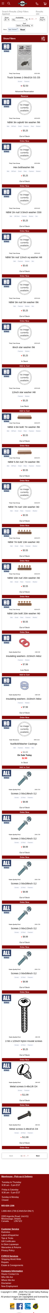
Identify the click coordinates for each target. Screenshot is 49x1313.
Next (38, 1156)
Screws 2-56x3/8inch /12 (24, 883)
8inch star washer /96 (24, 347)
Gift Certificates (8, 1241)
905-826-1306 (7, 1206)
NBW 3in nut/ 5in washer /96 (24, 302)
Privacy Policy (8, 1250)
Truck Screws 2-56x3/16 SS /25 (23, 77)
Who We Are (7, 1277)
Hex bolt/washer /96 (23, 167)
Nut (37, 216)
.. (34, 19)
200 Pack (16, 216)
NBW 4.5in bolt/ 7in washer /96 (24, 427)
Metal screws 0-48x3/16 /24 (23, 1129)
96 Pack (13, 126)
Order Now (24, 141)
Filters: (5, 29)
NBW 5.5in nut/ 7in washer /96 (24, 462)
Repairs (5, 1262)
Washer (38, 126)
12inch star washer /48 (24, 392)
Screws (20, 81)
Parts (32, 126)
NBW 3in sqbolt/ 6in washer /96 (23, 122)
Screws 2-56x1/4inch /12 (24, 838)
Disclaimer (6, 1283)
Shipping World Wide (11, 1259)
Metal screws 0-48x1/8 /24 (23, 1086)
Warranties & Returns (11, 1247)
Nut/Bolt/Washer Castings (23, 743)
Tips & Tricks (7, 1238)
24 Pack (23, 1133)
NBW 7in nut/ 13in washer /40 (23, 507)
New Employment (9, 1286)
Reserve (24, 96)
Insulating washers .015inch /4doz (23, 656)
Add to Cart (24, 366)
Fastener (14, 29)
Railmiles (5, 1232)
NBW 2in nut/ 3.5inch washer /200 (23, 212)
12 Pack (23, 797)
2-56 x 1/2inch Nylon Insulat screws (23, 1041)
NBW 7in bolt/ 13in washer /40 (23, 542)
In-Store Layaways (10, 1244)
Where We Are (8, 1280)
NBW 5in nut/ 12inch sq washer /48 (23, 257)
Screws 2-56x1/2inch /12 (24, 928)
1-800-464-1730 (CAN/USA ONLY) (17, 1211)
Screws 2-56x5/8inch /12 (24, 973)
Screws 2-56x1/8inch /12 (24, 793)
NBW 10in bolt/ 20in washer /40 (23, 613)
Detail (19, 126)
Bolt (8, 126)
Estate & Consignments (12, 1265)
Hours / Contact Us (10, 1274)
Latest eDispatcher (10, 1235)
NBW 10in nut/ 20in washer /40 (23, 578)
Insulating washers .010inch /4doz (23, 699)
